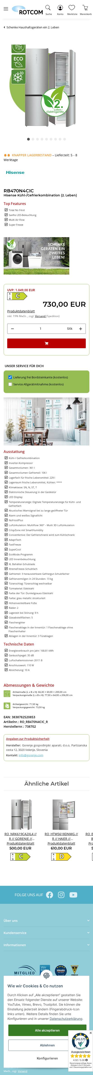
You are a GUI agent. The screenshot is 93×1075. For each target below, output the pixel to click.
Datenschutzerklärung (66, 1018)
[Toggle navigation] (6, 7)
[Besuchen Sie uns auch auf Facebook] (49, 895)
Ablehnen (47, 1045)
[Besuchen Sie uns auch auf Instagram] (61, 895)
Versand (40, 316)
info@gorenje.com (31, 755)
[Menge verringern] (12, 329)
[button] (60, 9)
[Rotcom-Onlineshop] (27, 8)
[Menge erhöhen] (81, 329)
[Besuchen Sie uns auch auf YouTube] (72, 895)
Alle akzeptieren (47, 1030)
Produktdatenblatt (21, 311)
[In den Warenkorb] (46, 343)
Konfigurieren (47, 1058)
